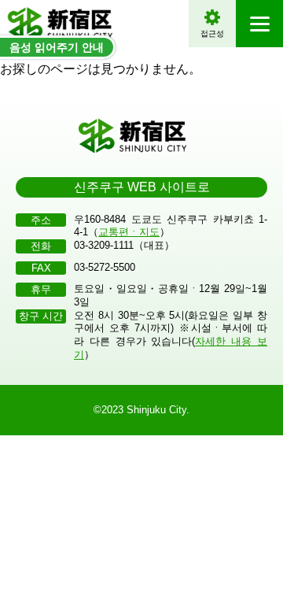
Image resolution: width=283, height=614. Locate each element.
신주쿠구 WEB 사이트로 (142, 187)
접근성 (212, 33)
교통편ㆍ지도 (129, 232)
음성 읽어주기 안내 (56, 47)
